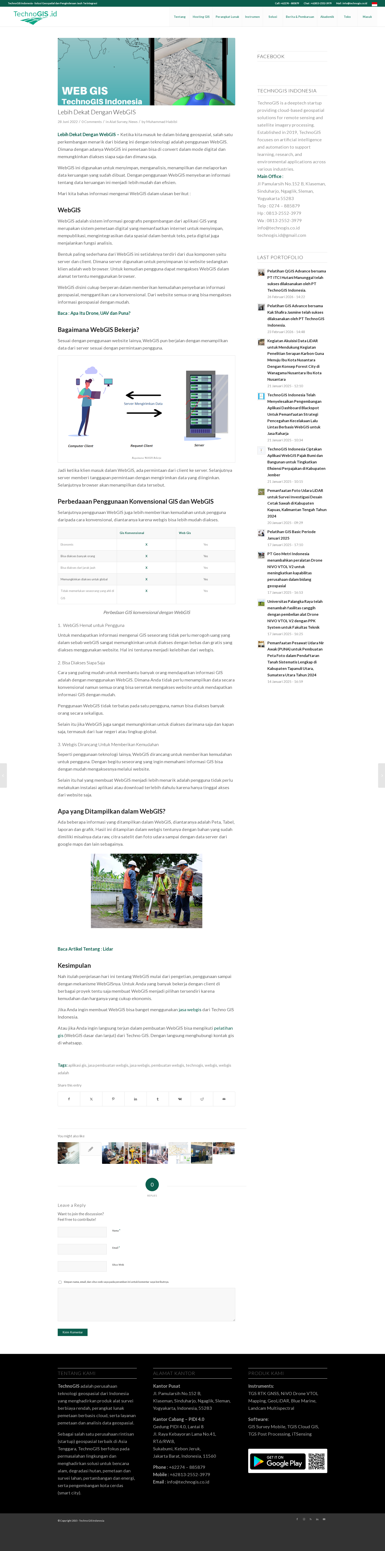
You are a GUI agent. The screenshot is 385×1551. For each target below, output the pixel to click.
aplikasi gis (77, 1065)
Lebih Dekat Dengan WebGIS (87, 134)
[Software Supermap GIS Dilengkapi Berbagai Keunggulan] (179, 1153)
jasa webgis (140, 1065)
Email (116, 1247)
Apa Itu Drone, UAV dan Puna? (100, 313)
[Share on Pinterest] (113, 1099)
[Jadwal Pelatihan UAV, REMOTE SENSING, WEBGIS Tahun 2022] (157, 1153)
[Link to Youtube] (324, 1519)
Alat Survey (118, 121)
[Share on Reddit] (202, 1099)
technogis (194, 1065)
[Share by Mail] (224, 1099)
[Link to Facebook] (297, 1519)
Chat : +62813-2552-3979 (318, 3)
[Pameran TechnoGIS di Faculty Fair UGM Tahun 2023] (135, 1153)
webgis (211, 1065)
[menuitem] (287, 3)
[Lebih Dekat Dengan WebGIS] (146, 71)
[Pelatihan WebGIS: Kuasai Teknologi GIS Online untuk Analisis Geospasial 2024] (68, 1153)
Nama (116, 1230)
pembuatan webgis (167, 1065)
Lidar (108, 948)
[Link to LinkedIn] (317, 1519)
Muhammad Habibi (161, 121)
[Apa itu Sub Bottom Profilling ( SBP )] (381, 775)
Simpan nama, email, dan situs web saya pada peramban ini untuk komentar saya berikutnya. (116, 1281)
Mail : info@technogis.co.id (351, 3)
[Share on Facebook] (69, 1099)
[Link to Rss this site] (310, 1519)
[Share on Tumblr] (158, 1099)
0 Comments (92, 121)
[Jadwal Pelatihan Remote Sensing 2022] (113, 1153)
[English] (374, 5)
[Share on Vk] (180, 1099)
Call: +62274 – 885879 (287, 3)
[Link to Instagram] (304, 1519)
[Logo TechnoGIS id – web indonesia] (35, 17)
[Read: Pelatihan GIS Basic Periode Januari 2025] (261, 533)
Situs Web (118, 1264)
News (133, 121)
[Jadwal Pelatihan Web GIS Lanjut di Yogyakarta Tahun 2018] (91, 1149)
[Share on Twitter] (91, 1099)
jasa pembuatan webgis (108, 1065)
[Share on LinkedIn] (135, 1099)
